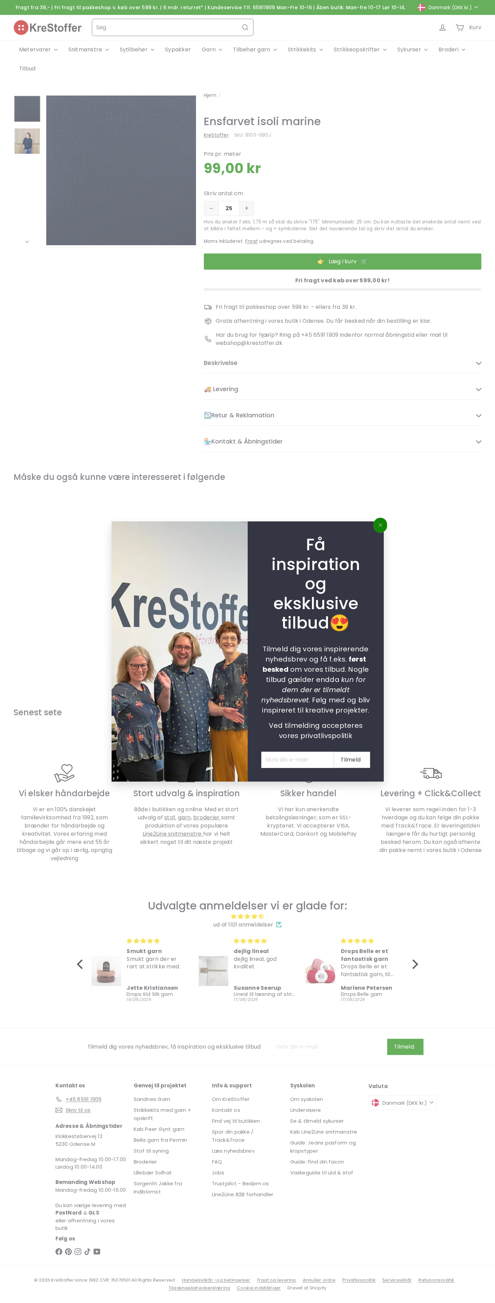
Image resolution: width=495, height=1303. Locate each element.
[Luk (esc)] (380, 525)
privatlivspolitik (326, 735)
